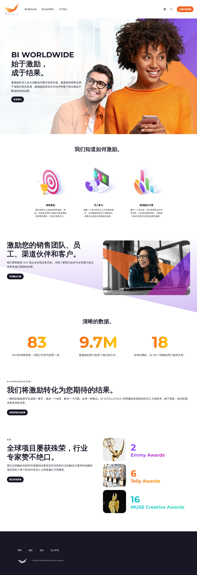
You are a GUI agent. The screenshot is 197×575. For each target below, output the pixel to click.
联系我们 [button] (18, 99)
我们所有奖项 (15, 479)
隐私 (31, 550)
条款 (42, 550)
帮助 (20, 550)
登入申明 (55, 550)
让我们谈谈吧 (185, 9)
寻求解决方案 (15, 276)
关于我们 (63, 9)
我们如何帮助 (48, 9)
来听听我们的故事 (17, 412)
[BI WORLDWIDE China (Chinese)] (11, 9)
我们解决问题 (30, 9)
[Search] (171, 9)
